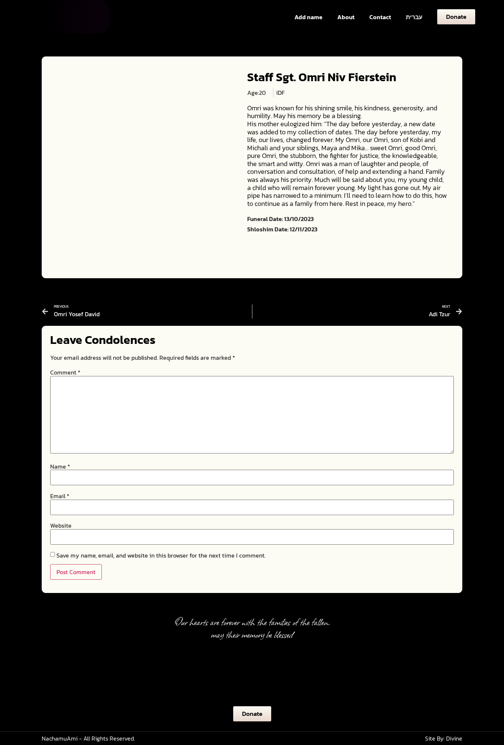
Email (59, 496)
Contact (380, 17)
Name (60, 466)
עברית (414, 17)
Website (61, 525)
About (346, 17)
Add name (308, 17)
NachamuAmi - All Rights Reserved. (88, 738)
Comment (65, 372)
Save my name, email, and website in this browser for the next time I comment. (161, 555)
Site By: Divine (443, 738)
